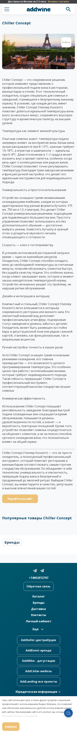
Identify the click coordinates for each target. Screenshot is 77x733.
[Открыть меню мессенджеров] (68, 713)
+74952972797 (38, 578)
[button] (6, 9)
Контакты (38, 615)
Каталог (38, 596)
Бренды (12, 542)
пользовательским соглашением (19, 715)
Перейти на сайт (20, 499)
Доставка (38, 609)
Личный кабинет (38, 621)
